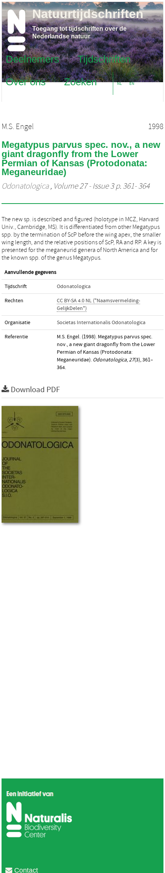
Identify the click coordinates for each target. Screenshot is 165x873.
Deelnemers (32, 58)
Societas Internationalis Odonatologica (101, 323)
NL (119, 83)
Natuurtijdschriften (88, 14)
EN (131, 83)
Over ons (26, 81)
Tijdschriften (104, 58)
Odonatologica (25, 186)
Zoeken (80, 81)
